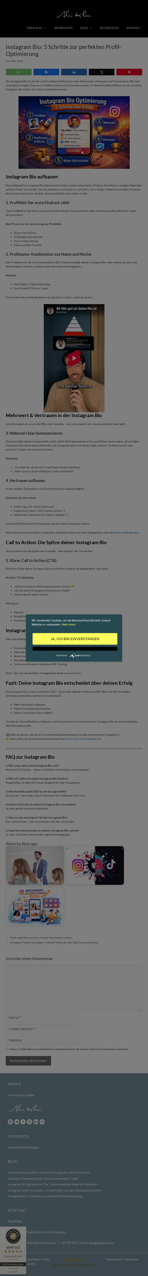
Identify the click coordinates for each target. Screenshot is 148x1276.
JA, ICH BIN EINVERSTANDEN (74, 639)
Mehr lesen (69, 624)
